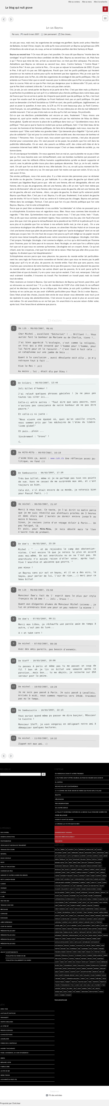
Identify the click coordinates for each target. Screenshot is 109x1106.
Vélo (75, 988)
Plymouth (65, 958)
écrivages (4, 918)
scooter (72, 971)
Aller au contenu (74, 2)
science (67, 971)
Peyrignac (78, 955)
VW (74, 991)
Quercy (57, 962)
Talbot (63, 978)
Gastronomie (73, 902)
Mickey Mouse (93, 935)
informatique (66, 912)
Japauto (57, 915)
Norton (57, 948)
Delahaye (57, 889)
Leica (69, 922)
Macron (69, 928)
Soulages (86, 975)
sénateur (95, 971)
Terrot (83, 978)
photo (84, 955)
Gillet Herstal (103, 902)
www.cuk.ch (57, 458)
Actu (76, 849)
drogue (103, 892)
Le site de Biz (5, 1071)
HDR (67, 909)
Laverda (64, 922)
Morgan (88, 938)
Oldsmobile (84, 948)
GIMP (56, 905)
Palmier (95, 948)
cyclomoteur (65, 886)
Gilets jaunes (94, 902)
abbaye (63, 849)
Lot (65, 925)
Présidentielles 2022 (8, 943)
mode (64, 938)
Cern (68, 872)
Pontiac (71, 958)
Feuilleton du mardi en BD (16, 956)
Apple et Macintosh (8, 867)
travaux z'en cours (7, 849)
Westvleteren (93, 991)
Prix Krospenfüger (62, 803)
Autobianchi (75, 856)
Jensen (71, 915)
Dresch (97, 892)
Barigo (57, 859)
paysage (88, 952)
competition (89, 879)
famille (89, 899)
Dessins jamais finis (8, 837)
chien (87, 875)
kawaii (92, 915)
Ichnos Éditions (6, 1035)
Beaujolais (76, 859)
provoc (90, 958)
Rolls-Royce (81, 965)
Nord (102, 945)
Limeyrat (75, 922)
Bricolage (4, 909)
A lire (3, 896)
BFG (67, 862)
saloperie (90, 968)
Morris (94, 938)
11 (13, 686)
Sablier (84, 968)
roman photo (95, 965)
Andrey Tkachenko (8, 1048)
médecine (65, 935)
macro (64, 928)
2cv (56, 849)
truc (72, 985)
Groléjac (89, 905)
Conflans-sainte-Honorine (62, 882)
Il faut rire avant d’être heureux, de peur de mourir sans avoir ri (79, 778)
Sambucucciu (29, 473)
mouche (66, 945)
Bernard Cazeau (59, 862)
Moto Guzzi (78, 942)
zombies (62, 995)
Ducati (57, 895)
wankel (78, 991)
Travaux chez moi (7, 905)
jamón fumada (103, 912)
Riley (61, 965)
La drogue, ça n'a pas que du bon (67, 824)
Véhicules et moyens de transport (13, 845)
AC (66, 849)
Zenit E (57, 995)
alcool (99, 849)
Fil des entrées (55, 1095)
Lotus (79, 925)
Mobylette (58, 938)
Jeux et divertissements (9, 952)
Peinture (97, 952)
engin (85, 895)
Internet (79, 912)
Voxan (70, 991)
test (87, 978)
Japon (62, 915)
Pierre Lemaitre (97, 955)
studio (93, 975)
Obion (3, 1058)
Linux (92, 922)
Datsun (86, 886)
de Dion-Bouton (93, 886)
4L (58, 849)
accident (71, 849)
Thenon (92, 978)
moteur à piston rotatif (62, 942)
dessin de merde (91, 889)
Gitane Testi (62, 905)
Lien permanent (50, 34)
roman (88, 965)
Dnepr (68, 892)
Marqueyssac (59, 932)
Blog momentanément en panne (11, 19)
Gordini (83, 905)
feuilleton (101, 899)
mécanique (58, 935)
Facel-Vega (82, 899)
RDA (74, 962)
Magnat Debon (102, 928)
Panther (69, 952)
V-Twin (103, 985)
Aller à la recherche (100, 2)
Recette (58, 795)
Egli (78, 895)
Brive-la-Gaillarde (81, 866)
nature (88, 945)
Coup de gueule (6, 926)
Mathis (95, 932)
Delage (102, 886)
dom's (25, 544)
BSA (63, 869)
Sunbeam (98, 975)
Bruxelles (58, 869)
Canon (97, 869)
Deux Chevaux (6, 858)
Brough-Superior (92, 866)
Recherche (5, 769)
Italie (85, 912)
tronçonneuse (65, 985)
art (56, 856)
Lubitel (98, 925)
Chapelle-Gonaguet (82, 872)
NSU (68, 948)
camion (92, 869)
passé (83, 952)
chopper (98, 875)
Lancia (95, 919)
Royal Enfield (72, 968)
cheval (76, 875)
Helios (71, 909)
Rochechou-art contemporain (66, 786)
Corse (88, 882)
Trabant (67, 982)
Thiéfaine (98, 978)
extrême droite (70, 899)
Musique (4, 888)
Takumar (57, 978)
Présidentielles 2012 (8, 935)
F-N (77, 899)
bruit (100, 866)
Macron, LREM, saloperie (80, 928)
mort (98, 938)
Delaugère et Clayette (68, 889)
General (4, 854)
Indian (59, 912)
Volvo (65, 991)
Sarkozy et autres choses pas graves (14, 875)
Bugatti (67, 869)
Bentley (94, 859)
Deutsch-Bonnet (60, 892)
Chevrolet (82, 875)
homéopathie (89, 909)
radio (62, 962)
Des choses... (66, 34)
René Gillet (85, 962)
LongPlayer (5, 1039)
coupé (99, 882)
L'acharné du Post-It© (9, 1079)
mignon (105, 935)
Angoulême (88, 852)
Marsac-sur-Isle (68, 932)
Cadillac (86, 869)
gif (88, 902)
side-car (101, 971)
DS (107, 892)
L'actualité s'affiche (8, 1013)
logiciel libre (59, 925)
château (102, 872)
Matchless (82, 932)
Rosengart (103, 965)
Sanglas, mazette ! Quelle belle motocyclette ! (3, 19)
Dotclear (16, 1103)
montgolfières (80, 938)
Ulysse (77, 985)
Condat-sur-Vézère (99, 879)
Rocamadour (68, 965)
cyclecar (57, 886)
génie (79, 902)
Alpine (64, 852)
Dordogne (84, 892)
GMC (68, 905)
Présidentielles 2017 (8, 939)
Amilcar (81, 852)
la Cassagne (74, 919)
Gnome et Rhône (75, 905)
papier (74, 952)
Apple (94, 852)
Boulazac (98, 862)
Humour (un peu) (7, 871)
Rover (64, 968)
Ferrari (95, 899)
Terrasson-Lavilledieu (73, 978)
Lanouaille (58, 922)
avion (100, 856)
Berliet (100, 859)
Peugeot (71, 955)
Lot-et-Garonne (71, 925)
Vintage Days (58, 991)
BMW (79, 862)
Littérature (98, 922)
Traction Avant (82, 982)
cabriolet (80, 869)
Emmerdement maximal (63, 832)
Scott (78, 971)
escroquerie (97, 895)
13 (13, 738)
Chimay (93, 875)
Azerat (105, 856)
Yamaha (101, 991)
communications (79, 879)
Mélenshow (59, 799)
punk (94, 958)
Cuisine (3, 884)
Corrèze (82, 882)
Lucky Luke (104, 925)
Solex (77, 975)
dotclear (91, 892)
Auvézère (83, 856)
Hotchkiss (103, 909)
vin (93, 988)
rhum (98, 962)
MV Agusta (79, 945)
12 (13, 710)
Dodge (73, 892)
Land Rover (101, 919)
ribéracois (104, 962)
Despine (78, 889)
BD (67, 859)
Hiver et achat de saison (64, 819)
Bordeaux (91, 862)
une (81, 985)
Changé (73, 872)
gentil (84, 902)
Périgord (57, 955)
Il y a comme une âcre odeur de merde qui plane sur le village (78, 791)
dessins (99, 889)
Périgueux (65, 955)
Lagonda (89, 919)
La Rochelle (82, 919)
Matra (99, 932)
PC (92, 952)
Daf (74, 886)
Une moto (58, 841)
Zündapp (68, 995)
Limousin (87, 922)
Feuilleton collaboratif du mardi (18, 960)
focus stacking (59, 902)
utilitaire (97, 985)
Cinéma (3, 892)
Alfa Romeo (58, 852)
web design (85, 991)
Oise (79, 948)
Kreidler (57, 919)
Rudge (79, 968)
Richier (57, 965)
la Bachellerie (65, 919)
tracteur (74, 982)
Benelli (89, 859)
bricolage (66, 866)
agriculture (89, 849)
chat (97, 872)
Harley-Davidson (60, 909)
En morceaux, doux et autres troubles (69, 773)
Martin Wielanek (7, 1022)
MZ (84, 945)
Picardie (89, 955)
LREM (93, 925)
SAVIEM (62, 971)
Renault (78, 962)
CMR (62, 879)
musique (72, 945)
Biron (74, 862)
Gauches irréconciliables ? (65, 837)
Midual (100, 935)
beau (70, 859)
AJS (95, 849)
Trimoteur (103, 982)
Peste (2, 862)
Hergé (83, 909)
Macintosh (58, 928)
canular (102, 869)
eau (61, 895)
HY (55, 912)
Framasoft (5, 1017)
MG (83, 935)
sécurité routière (86, 971)
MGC (86, 935)
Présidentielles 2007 (8, 931)
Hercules (77, 909)
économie (73, 895)
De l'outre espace (61, 808)
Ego (81, 895)
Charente (92, 872)
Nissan (98, 945)
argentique (100, 852)
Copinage (4, 914)
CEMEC (63, 872)
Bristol (72, 866)
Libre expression (6, 922)
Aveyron (89, 856)
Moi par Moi (5, 901)
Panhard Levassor (60, 952)
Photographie (6, 841)
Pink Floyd (58, 958)
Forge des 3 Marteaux (9, 1043)
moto (71, 942)
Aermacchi (82, 849)
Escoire (90, 895)
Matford (89, 932)
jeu (75, 915)
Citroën (57, 879)
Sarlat (57, 971)
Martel (76, 932)
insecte (74, 912)
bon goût (84, 862)
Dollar (78, 892)
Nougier (63, 948)
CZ (71, 886)
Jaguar (96, 912)
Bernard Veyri (6, 1062)
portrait (83, 958)
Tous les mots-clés (60, 1000)
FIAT (107, 899)
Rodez (75, 965)
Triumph (57, 985)
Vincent (97, 988)
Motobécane (86, 942)
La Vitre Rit (5, 1026)
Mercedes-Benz (73, 935)
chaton (57, 875)
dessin (83, 889)
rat (66, 962)
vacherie (57, 988)
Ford (66, 902)
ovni (90, 948)
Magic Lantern (92, 928)
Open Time (4, 1009)
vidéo (89, 988)
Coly (72, 879)
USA (92, 985)
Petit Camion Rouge (8, 879)
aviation (95, 856)
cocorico (67, 879)
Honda (96, 909)
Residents (93, 962)
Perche (103, 952)
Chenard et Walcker (66, 875)
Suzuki (104, 975)
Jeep (67, 915)
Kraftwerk (105, 915)
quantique (100, 958)
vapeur (63, 988)
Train (89, 982)
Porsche (77, 958)
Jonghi (87, 915)
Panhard (101, 948)
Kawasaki (97, 915)
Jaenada (90, 912)
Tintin (104, 978)
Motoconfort (95, 942)
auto (69, 856)
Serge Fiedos (5, 1075)
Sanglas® (103, 968)
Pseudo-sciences (7, 1030)
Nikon (93, 945)
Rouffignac (58, 968)
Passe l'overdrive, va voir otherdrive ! (15, 1053)
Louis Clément (86, 925)
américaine (75, 852)
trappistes (96, 982)
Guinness (96, 905)
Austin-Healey (62, 856)
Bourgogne (58, 866)
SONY (81, 975)
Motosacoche (59, 945)
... (37, 549)
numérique (73, 948)
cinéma (104, 875)
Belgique (83, 859)
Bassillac (62, 859)
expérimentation (60, 899)
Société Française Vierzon (66, 975)
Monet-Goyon (71, 938)
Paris (79, 952)
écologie (66, 895)
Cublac (104, 882)
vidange (84, 988)
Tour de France (59, 982)
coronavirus (75, 882)
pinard (105, 955)
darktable (79, 886)
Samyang (96, 968)
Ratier (70, 962)
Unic (84, 985)
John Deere (80, 915)
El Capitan (59, 782)
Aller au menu (87, 2)
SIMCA (56, 975)
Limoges (81, 922)
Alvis (69, 852)
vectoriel (69, 988)
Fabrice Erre (5, 1067)
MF (80, 935)
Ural (88, 985)
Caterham (58, 872)
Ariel (106, 852)
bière (70, 862)
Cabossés (73, 869)
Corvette (93, 882)
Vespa (79, 988)
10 (13, 661)
